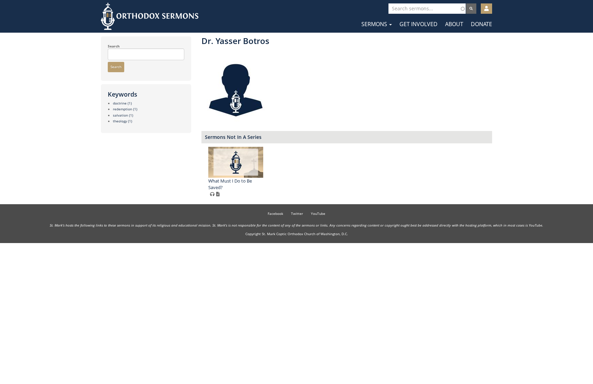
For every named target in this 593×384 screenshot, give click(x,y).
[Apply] (471, 8)
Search (114, 46)
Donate (481, 24)
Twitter (297, 213)
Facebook (275, 213)
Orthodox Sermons (149, 16)
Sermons (374, 24)
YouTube (318, 213)
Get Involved (418, 24)
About (454, 24)
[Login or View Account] (486, 8)
